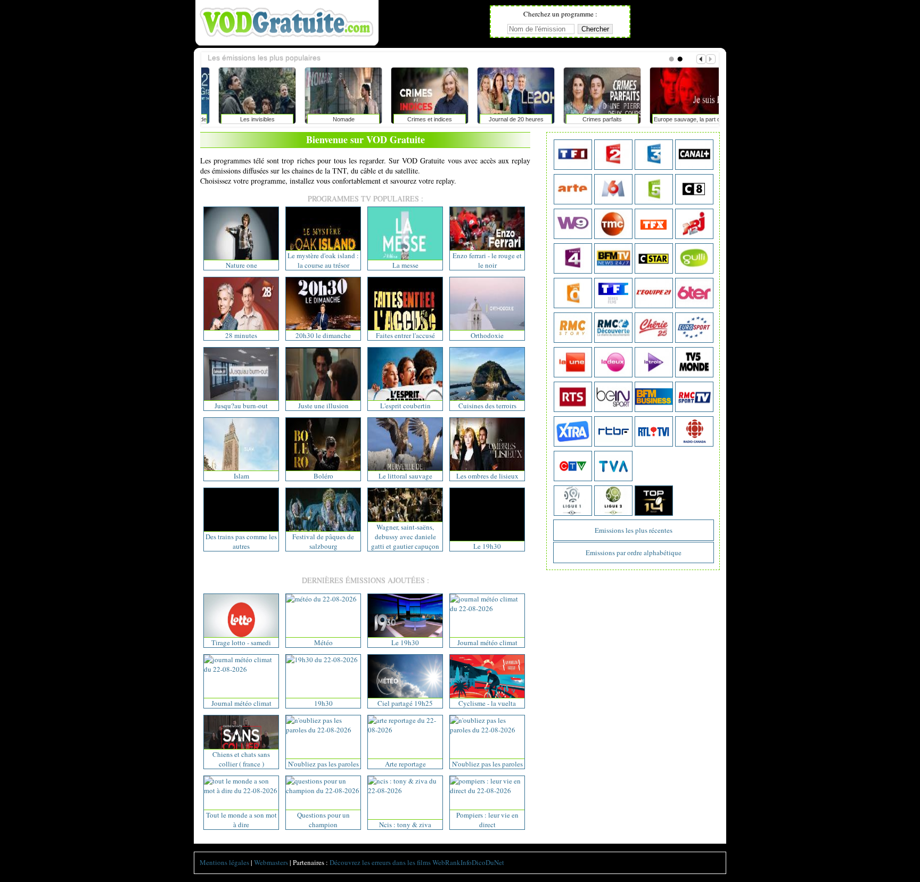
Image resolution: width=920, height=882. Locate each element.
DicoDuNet (488, 862)
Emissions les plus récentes (633, 530)
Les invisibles (244, 119)
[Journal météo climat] (487, 608)
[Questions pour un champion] (323, 790)
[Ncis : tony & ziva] (405, 790)
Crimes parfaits (589, 119)
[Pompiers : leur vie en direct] (487, 790)
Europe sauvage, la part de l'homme (676, 121)
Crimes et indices (417, 119)
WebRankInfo (452, 862)
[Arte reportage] (405, 730)
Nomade (331, 119)
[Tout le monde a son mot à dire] (241, 790)
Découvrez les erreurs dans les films (380, 862)
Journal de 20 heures (503, 119)
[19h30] (322, 659)
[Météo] (321, 599)
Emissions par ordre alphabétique (633, 552)
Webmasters (271, 862)
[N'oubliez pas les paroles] (323, 730)
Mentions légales (224, 862)
